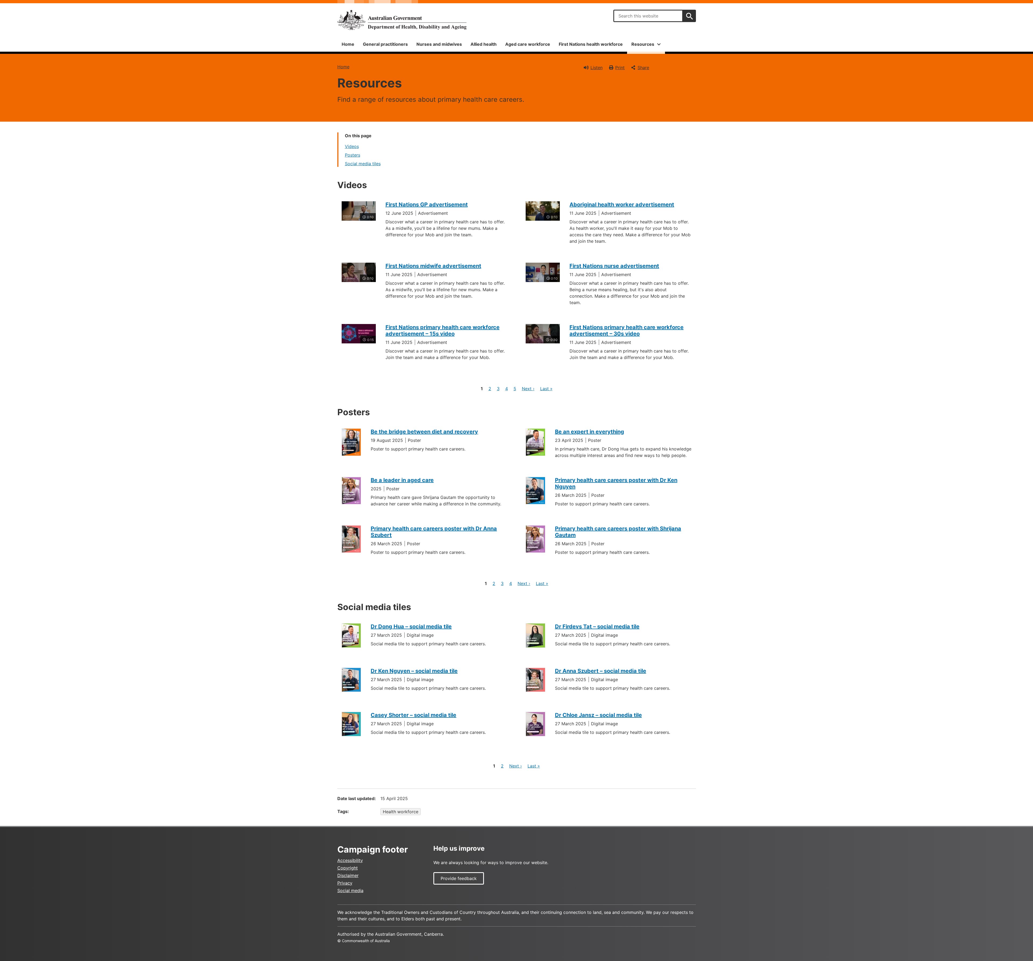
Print (620, 67)
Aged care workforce (527, 44)
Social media (350, 890)
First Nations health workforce (591, 44)
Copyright (347, 868)
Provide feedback (459, 878)
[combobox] (648, 16)
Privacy (344, 883)
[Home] (401, 20)
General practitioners (385, 44)
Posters (352, 155)
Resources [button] (642, 44)
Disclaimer (348, 875)
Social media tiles (363, 163)
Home (348, 44)
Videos (352, 146)
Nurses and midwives (439, 44)
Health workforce (400, 811)
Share (643, 67)
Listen (596, 67)
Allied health (483, 44)
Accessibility (350, 860)
